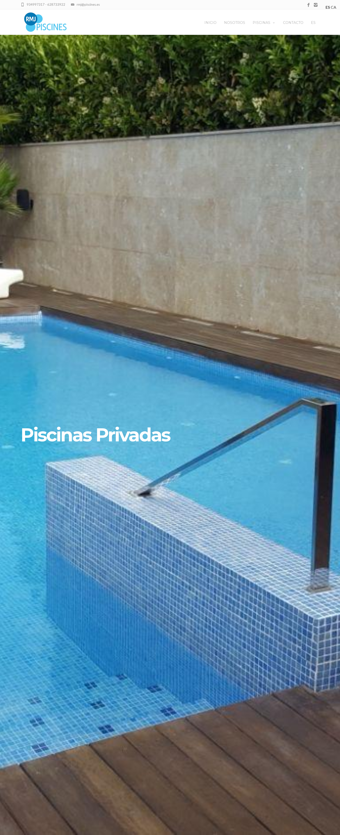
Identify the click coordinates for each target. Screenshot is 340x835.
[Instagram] (315, 5)
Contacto (293, 22)
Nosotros (234, 22)
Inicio (210, 22)
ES (313, 22)
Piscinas (261, 22)
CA (333, 7)
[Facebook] (308, 5)
